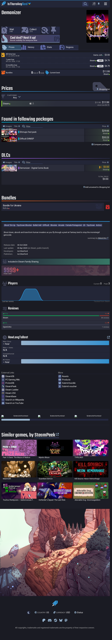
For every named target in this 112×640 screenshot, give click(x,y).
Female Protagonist (74, 225)
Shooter (53, 225)
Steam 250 (10, 393)
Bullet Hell (37, 225)
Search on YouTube (14, 403)
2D (84, 225)
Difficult (46, 225)
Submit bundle (69, 383)
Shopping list (104, 89)
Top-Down (91, 225)
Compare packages (101, 144)
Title (16, 126)
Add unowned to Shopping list (97, 187)
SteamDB (9, 376)
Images (8, 126)
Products (66, 379)
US (43, 612)
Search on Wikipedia (14, 400)
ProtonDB (9, 383)
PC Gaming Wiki (12, 379)
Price (104, 126)
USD (63, 612)
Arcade (61, 225)
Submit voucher (69, 386)
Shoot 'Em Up (9, 225)
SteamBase (10, 396)
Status (79, 612)
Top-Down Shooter (24, 225)
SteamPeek (10, 386)
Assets (65, 376)
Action (99, 225)
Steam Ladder (12, 390)
